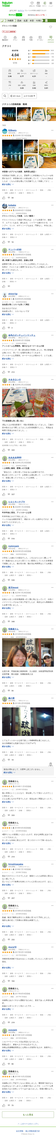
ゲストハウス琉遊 (9, 25)
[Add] (50, 27)
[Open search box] (5, 96)
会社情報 (19, 1131)
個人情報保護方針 (32, 1131)
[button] (9, 114)
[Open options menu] (52, 130)
